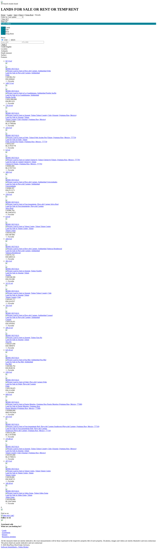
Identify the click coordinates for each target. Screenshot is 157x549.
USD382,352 (10, 79)
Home (3, 15)
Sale (15, 15)
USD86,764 (11, 212)
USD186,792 (10, 368)
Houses (4, 535)
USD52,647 (11, 146)
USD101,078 (10, 235)
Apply (4, 44)
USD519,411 (10, 324)
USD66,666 (11, 168)
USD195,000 (11, 457)
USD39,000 (10, 479)
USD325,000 (11, 124)
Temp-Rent (29, 15)
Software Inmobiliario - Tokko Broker (15, 547)
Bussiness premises (9, 537)
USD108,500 (10, 279)
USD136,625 (10, 390)
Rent (21, 15)
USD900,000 (11, 412)
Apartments (6, 533)
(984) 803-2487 (8, 516)
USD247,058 (10, 346)
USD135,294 (11, 435)
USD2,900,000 (11, 101)
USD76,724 (10, 257)
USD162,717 (10, 301)
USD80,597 (10, 190)
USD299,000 (11, 501)
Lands (9, 15)
